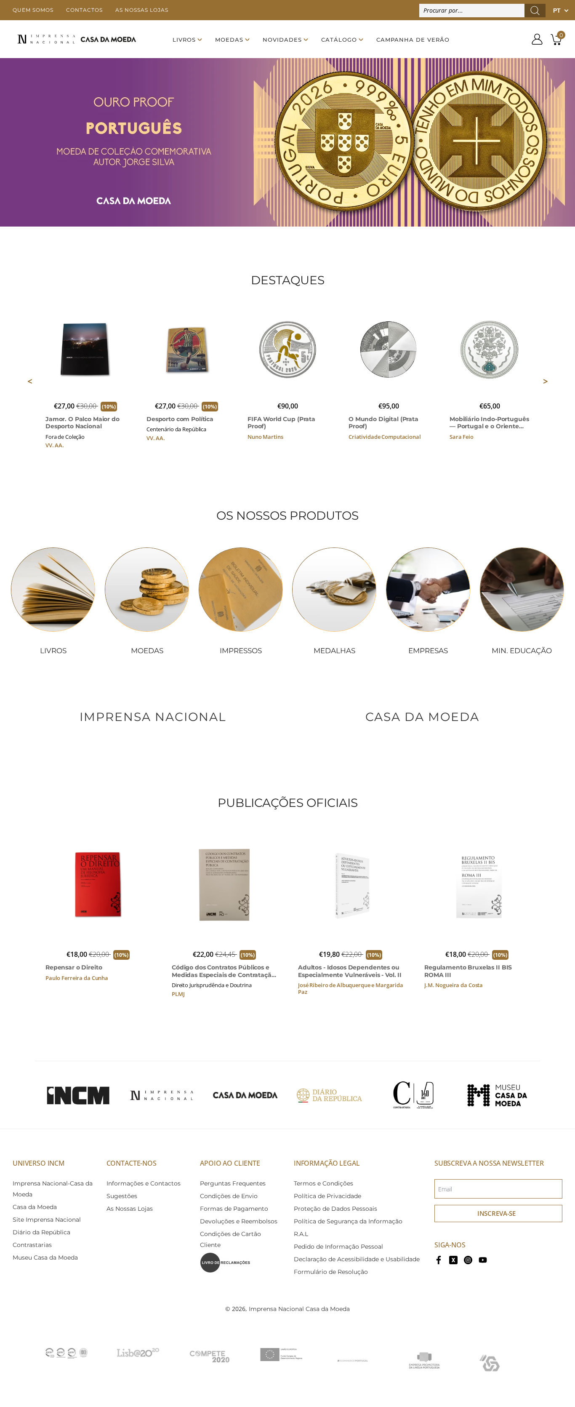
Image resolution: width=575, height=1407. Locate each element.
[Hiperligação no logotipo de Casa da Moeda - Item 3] (245, 1095)
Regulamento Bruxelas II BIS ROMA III (468, 971)
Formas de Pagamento (234, 1208)
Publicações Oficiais (288, 803)
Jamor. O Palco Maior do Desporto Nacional (82, 423)
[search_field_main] (535, 10)
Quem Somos (33, 10)
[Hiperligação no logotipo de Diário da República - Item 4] (329, 1095)
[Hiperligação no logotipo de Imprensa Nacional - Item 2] (161, 1095)
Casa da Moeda (422, 717)
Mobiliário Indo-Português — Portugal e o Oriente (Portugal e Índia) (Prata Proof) (489, 423)
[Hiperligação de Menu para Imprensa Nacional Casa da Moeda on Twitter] (453, 1259)
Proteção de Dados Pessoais (335, 1208)
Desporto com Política (179, 419)
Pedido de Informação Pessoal (338, 1246)
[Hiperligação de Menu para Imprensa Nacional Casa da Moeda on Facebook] (438, 1259)
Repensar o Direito (73, 967)
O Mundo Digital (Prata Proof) (383, 423)
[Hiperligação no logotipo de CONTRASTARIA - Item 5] (413, 1095)
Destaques (288, 280)
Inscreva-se (496, 1213)
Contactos (84, 10)
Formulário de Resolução (331, 1272)
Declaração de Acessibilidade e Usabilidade (357, 1259)
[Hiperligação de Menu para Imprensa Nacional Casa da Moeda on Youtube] (483, 1259)
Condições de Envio (229, 1196)
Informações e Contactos (143, 1183)
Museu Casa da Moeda (45, 1257)
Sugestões (121, 1196)
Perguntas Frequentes (233, 1183)
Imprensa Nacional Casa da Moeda (299, 1309)
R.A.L (301, 1234)
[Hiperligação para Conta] (533, 39)
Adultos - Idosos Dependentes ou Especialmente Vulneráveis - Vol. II (350, 971)
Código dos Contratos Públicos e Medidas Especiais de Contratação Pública (223, 971)
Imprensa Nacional (153, 717)
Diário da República (41, 1232)
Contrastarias (32, 1245)
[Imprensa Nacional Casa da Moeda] (77, 39)
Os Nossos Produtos (287, 515)
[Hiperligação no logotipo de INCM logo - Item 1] (77, 1095)
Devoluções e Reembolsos (238, 1221)
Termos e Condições (323, 1183)
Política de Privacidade (327, 1196)
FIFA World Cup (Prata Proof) (281, 423)
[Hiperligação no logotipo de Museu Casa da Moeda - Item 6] (497, 1095)
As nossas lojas (141, 10)
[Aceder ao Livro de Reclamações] (225, 1262)
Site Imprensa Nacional (47, 1219)
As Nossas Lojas (129, 1208)
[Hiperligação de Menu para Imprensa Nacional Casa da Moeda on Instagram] (468, 1259)
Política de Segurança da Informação (348, 1221)
